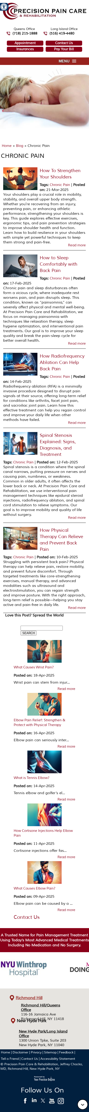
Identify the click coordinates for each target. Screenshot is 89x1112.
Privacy (36, 1052)
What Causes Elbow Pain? (34, 888)
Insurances (25, 49)
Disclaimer (20, 1052)
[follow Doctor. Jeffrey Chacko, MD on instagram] (60, 1102)
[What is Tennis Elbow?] (44, 763)
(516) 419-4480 (62, 33)
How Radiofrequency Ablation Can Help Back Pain (62, 362)
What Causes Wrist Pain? (34, 667)
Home (7, 146)
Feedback (66, 1052)
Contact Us (64, 43)
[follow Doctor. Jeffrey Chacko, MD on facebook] (25, 1102)
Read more (77, 245)
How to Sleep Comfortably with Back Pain (58, 264)
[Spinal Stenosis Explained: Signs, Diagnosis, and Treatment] (20, 454)
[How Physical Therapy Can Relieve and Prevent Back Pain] (20, 548)
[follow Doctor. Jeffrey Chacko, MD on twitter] (43, 1102)
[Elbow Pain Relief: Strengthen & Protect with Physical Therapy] (44, 705)
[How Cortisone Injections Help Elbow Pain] (44, 815)
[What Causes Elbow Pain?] (44, 873)
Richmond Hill (29, 997)
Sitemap (50, 1052)
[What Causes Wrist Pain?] (44, 652)
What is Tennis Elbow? (32, 778)
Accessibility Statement (57, 1059)
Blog (19, 146)
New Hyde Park (32, 1020)
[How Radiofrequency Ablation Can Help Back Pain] (20, 374)
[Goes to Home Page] (44, 19)
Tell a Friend (10, 1059)
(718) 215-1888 (25, 33)
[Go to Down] (82, 1104)
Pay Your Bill (64, 49)
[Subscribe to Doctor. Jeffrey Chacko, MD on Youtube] (51, 1102)
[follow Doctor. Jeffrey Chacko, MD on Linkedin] (34, 1102)
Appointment (25, 43)
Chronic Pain (60, 185)
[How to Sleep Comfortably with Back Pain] (20, 276)
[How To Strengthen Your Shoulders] (20, 189)
